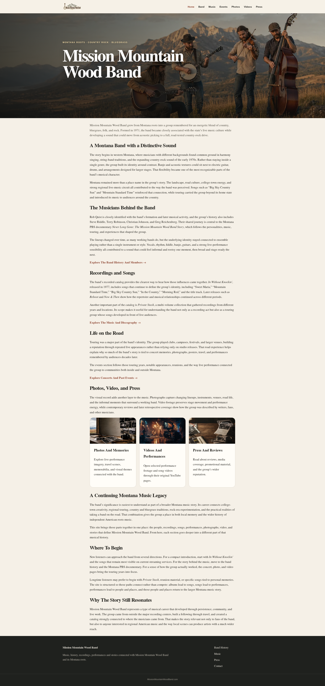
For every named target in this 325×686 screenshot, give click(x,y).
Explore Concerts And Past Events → (113, 378)
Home (191, 6)
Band (201, 6)
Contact (218, 666)
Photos (236, 6)
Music (212, 6)
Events (224, 6)
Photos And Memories (111, 450)
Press (259, 6)
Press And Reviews (207, 450)
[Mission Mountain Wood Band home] (90, 6)
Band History (221, 647)
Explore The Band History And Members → (118, 262)
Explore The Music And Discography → (115, 322)
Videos (248, 6)
